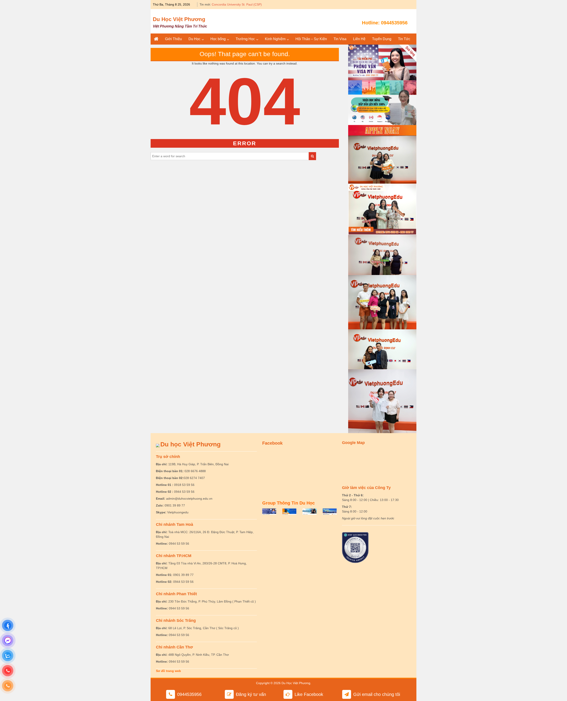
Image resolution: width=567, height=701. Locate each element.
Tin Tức (404, 39)
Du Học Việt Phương (179, 19)
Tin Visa (340, 39)
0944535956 (394, 23)
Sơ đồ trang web (168, 671)
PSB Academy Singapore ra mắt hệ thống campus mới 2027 (254, 4)
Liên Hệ (359, 39)
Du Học (194, 39)
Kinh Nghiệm (275, 39)
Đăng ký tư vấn (251, 694)
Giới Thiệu (173, 39)
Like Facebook (309, 694)
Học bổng (218, 39)
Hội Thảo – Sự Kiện (311, 39)
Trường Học (245, 39)
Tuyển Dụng (381, 39)
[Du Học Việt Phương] (156, 39)
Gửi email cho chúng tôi (376, 694)
